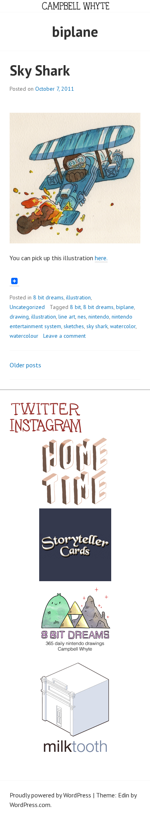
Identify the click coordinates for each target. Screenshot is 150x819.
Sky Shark (40, 70)
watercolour (24, 335)
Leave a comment (64, 335)
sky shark (97, 326)
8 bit (75, 307)
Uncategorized (27, 307)
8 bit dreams (48, 297)
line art (66, 316)
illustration (78, 297)
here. (101, 258)
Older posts (25, 365)
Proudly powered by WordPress (50, 795)
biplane (125, 307)
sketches (74, 326)
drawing (19, 316)
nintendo (98, 316)
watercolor (123, 326)
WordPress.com (30, 805)
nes (82, 316)
